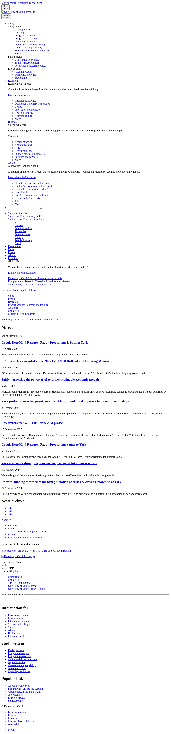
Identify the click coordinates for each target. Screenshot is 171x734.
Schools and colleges (19, 624)
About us (13, 307)
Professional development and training (28, 304)
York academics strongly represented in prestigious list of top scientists (49, 463)
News (11, 249)
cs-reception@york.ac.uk (14, 550)
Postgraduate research (19, 656)
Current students (16, 618)
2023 (10, 511)
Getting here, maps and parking (24, 691)
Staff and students (17, 213)
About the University (19, 685)
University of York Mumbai (22, 585)
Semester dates (16, 700)
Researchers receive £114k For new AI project (32, 423)
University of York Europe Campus (26, 588)
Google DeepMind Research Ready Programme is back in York (44, 342)
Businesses (14, 633)
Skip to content (9, 2)
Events (11, 252)
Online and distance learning (23, 659)
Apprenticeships (16, 662)
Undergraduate (16, 650)
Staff (10, 627)
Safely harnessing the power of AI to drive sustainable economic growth (50, 379)
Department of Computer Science (19, 290)
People (11, 298)
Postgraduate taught (18, 653)
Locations (13, 258)
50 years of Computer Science (30, 531)
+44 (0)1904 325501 (39, 550)
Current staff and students (21, 313)
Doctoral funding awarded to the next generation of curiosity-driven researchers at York (61, 482)
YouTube (56, 550)
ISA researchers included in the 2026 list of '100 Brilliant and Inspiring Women (55, 361)
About (11, 162)
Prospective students (18, 615)
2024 (10, 508)
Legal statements (17, 712)
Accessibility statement (30, 2)
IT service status (16, 697)
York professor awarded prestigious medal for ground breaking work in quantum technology (65, 401)
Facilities (12, 525)
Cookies (12, 718)
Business (12, 121)
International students (19, 621)
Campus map (15, 576)
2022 (10, 514)
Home (4, 319)
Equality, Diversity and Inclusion (25, 537)
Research (13, 80)
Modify (12, 729)
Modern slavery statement (21, 721)
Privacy (12, 715)
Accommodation (17, 668)
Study (11, 23)
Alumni (12, 255)
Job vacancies (15, 694)
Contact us (13, 310)
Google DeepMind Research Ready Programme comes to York (43, 444)
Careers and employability (22, 665)
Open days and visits (19, 671)
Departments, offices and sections (25, 688)
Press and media (16, 636)
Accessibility (15, 724)
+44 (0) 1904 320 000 (19, 582)
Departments (14, 246)
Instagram (66, 550)
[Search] (41, 208)
